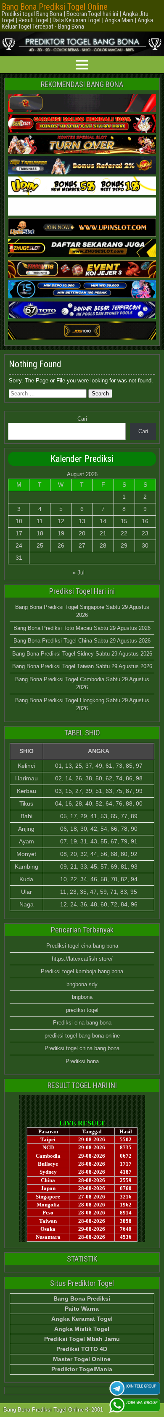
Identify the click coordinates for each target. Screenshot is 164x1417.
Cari (82, 419)
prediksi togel (82, 1010)
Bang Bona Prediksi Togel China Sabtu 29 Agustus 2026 (82, 640)
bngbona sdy (82, 984)
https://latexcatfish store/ (82, 959)
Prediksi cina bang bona (82, 1022)
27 (82, 545)
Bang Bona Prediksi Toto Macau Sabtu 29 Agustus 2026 (82, 628)
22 (124, 533)
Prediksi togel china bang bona (82, 1048)
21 (103, 533)
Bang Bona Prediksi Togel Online (55, 7)
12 (61, 521)
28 (103, 545)
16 (145, 521)
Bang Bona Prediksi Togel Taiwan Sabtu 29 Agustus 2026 (82, 666)
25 (40, 545)
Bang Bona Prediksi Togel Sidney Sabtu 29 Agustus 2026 (82, 654)
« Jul (79, 572)
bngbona (82, 997)
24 (19, 545)
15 (124, 521)
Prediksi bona (82, 1061)
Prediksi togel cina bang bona (82, 946)
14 (103, 521)
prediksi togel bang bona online (82, 1035)
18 (40, 533)
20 (82, 533)
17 (19, 533)
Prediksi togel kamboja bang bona (82, 971)
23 (145, 533)
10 (19, 521)
